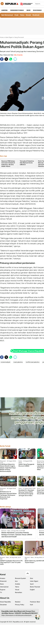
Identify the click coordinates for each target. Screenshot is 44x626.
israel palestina (18, 362)
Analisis (17, 584)
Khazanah (3, 581)
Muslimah (36, 15)
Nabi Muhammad (7, 15)
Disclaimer (3, 604)
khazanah (37, 10)
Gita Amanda (18, 55)
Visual (17, 589)
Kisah (16, 15)
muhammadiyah (5, 362)
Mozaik (28, 15)
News (2, 584)
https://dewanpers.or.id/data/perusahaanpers (16, 615)
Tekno (17, 587)
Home (2, 37)
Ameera (2, 578)
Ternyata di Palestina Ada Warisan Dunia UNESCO (27, 162)
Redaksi (17, 602)
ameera (4, 10)
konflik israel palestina (32, 362)
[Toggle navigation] (2, 3)
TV (1, 592)
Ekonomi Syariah (17, 10)
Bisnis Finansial (35, 587)
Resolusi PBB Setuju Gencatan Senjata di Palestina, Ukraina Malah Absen (8, 163)
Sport (32, 584)
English (32, 589)
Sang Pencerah (19, 37)
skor (28, 10)
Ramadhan (18, 592)
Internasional (4, 587)
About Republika (5, 602)
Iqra (16, 581)
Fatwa (22, 15)
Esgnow (2, 589)
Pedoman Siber (35, 602)
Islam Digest (9, 37)
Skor (31, 578)
